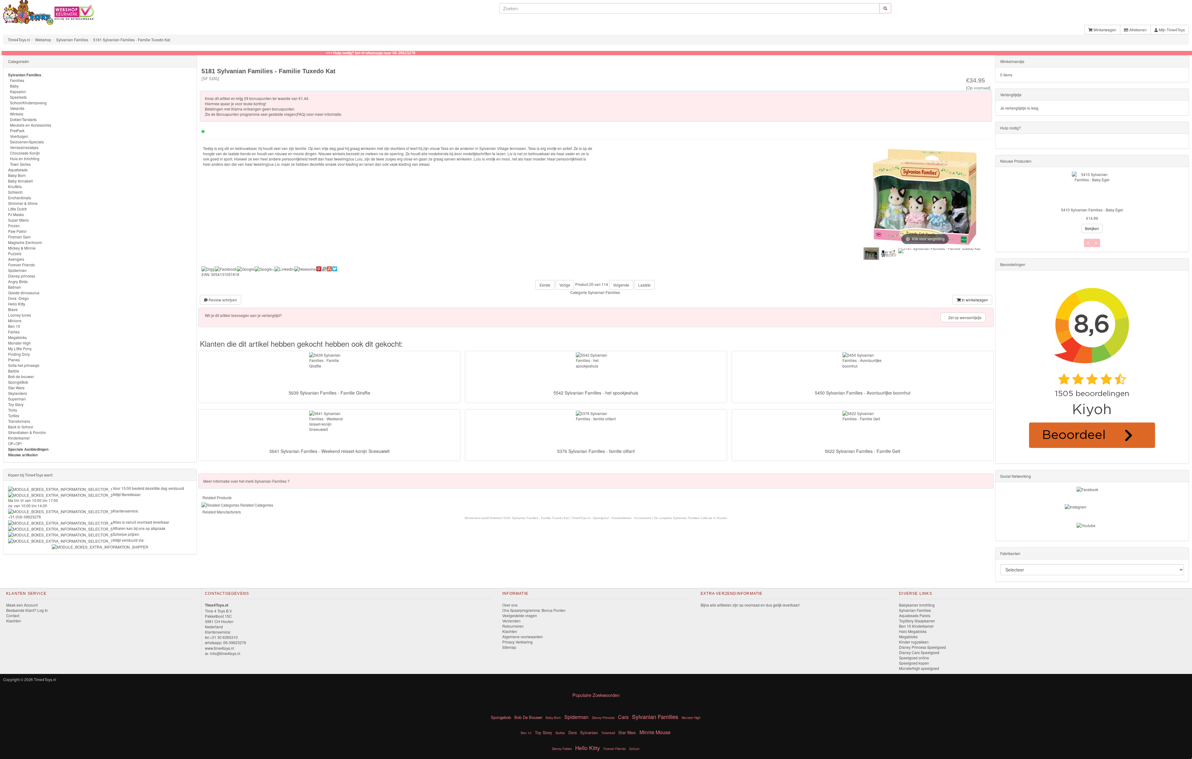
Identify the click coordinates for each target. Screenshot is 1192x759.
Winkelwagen (1104, 29)
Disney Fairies (562, 749)
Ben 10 (14, 326)
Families (17, 80)
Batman (14, 287)
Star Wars (16, 387)
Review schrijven (222, 299)
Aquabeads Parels (914, 615)
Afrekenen (1137, 29)
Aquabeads (18, 169)
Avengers (16, 259)
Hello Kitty (16, 303)
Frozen (14, 225)
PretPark (17, 130)
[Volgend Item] (1088, 243)
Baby (14, 85)
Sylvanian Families (72, 39)
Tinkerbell (608, 733)
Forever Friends (21, 264)
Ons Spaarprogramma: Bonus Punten (534, 610)
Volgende (621, 284)
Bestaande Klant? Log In (27, 610)
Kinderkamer (19, 437)
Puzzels (14, 253)
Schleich (15, 192)
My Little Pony (20, 348)
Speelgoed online (914, 657)
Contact (12, 615)
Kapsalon (18, 91)
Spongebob (501, 717)
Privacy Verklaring (517, 641)
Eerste (545, 284)
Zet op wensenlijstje (964, 317)
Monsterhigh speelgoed (919, 668)
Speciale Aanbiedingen (28, 449)
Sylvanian (589, 732)
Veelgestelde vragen (519, 615)
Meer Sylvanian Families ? (246, 481)
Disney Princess (603, 718)
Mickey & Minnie (22, 248)
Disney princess (21, 275)
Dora (572, 732)
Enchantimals (19, 197)
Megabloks (17, 337)
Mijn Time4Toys (1171, 29)
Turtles (13, 415)
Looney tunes (19, 315)
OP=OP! (15, 443)
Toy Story (16, 404)
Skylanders (17, 393)
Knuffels (15, 186)
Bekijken (1092, 228)
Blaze (13, 309)
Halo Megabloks (913, 631)
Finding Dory (19, 354)
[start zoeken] (885, 8)
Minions (14, 320)
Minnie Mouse (654, 732)
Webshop (43, 39)
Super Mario (18, 220)
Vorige (564, 284)
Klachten (13, 620)
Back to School (20, 426)
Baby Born (17, 175)
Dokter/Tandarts (23, 119)
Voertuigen (19, 136)
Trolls (12, 410)
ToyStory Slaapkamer (917, 620)
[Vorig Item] (1096, 243)
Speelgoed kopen (914, 663)
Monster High (19, 343)
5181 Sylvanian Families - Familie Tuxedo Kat (131, 39)
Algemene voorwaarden (522, 636)
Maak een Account (22, 605)
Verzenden (511, 620)
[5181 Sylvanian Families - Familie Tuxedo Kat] (871, 253)
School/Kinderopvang (28, 102)
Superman (17, 398)
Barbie (13, 370)
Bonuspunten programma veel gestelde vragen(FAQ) (260, 114)
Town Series (20, 164)
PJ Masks (16, 214)
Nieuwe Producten (1016, 161)
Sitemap (509, 647)
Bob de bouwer (21, 376)
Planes (14, 359)
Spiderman (17, 270)
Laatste (644, 284)
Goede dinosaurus (23, 292)
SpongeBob (18, 382)
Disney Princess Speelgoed (922, 647)
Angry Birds (18, 281)
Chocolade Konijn (25, 153)
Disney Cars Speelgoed (919, 652)
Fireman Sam (19, 236)
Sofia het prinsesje (23, 365)
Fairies (14, 331)
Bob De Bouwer (528, 717)
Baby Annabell (20, 180)
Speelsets (18, 97)
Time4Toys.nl (19, 39)
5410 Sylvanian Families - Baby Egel (1092, 209)
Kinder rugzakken (914, 641)
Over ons (509, 605)
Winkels (16, 113)
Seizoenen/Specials (27, 141)
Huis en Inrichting (24, 158)
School (634, 749)
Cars (623, 717)
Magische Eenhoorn (25, 242)
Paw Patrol (17, 231)
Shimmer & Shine (23, 203)
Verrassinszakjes (24, 147)
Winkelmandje (1012, 61)
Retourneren (513, 626)
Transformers (19, 421)
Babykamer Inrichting (917, 605)
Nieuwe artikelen (23, 455)
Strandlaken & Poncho (27, 432)
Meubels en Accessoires (30, 125)
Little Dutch (17, 208)
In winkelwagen (974, 299)
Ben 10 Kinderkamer (916, 626)
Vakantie (17, 108)
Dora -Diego (18, 298)
